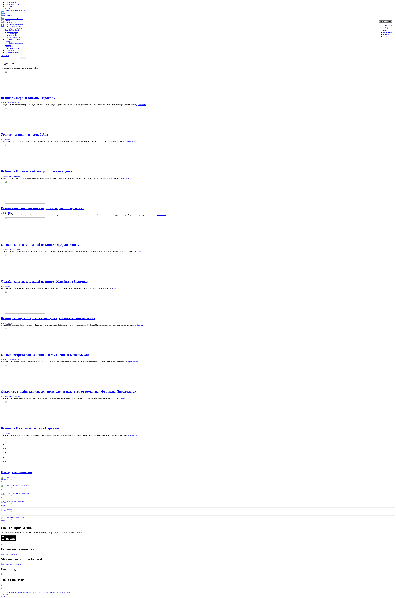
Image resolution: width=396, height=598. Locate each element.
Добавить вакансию (16, 43)
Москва (385, 27)
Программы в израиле (13, 39)
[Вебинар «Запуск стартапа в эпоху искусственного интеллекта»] (25, 313)
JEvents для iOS (10, 2)
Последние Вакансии (16, 472)
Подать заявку (14, 48)
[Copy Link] (2, 21)
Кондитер (9, 509)
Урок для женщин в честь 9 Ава (24, 134)
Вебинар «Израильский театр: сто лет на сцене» (36, 171)
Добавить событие (15, 28)
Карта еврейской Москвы (14, 19)
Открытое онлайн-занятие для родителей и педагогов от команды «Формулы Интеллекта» (68, 391)
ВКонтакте (9, 6)
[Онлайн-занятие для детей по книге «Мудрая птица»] (25, 239)
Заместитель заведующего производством (18, 493)
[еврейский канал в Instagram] (1, 589)
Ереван (385, 36)
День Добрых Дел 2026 (13, 30)
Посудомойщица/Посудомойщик (15, 501)
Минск (385, 31)
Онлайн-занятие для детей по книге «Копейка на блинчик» (44, 281)
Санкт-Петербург (389, 25)
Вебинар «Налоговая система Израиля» (30, 428)
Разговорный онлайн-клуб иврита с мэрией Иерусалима (42, 208)
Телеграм (8, 8)
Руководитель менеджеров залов (15, 517)
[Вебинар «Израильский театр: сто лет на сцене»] (25, 166)
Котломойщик (11, 477)
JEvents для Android (12, 4)
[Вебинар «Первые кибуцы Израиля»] (25, 93)
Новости (8, 45)
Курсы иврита (14, 35)
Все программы (14, 34)
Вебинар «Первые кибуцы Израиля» (28, 98)
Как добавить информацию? (15, 10)
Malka (18, 103)
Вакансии (8, 41)
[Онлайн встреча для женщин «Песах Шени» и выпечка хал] (25, 350)
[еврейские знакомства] (9, 554)
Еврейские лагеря (15, 37)
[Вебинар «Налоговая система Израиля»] (25, 423)
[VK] (2, 17)
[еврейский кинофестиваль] (11, 564)
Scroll (3, 596)
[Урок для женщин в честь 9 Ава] (25, 129)
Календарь (12, 22)
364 (6, 461)
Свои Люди (9, 47)
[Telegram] (2, 13)
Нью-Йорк (386, 29)
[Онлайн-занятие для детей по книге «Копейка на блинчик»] (25, 276)
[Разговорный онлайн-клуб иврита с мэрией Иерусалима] (25, 203)
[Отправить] (2, 25)
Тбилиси (386, 34)
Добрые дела (9, 50)
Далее (7, 466)
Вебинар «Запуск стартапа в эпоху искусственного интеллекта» (48, 318)
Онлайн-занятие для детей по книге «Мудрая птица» (40, 245)
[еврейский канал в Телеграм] (1, 586)
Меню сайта (5, 56)
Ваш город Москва (385, 21)
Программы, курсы (11, 32)
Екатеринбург (388, 32)
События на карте (15, 26)
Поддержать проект (12, 52)
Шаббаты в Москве (16, 24)
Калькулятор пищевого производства (17, 485)
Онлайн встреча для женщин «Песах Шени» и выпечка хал (45, 355)
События (8, 21)
